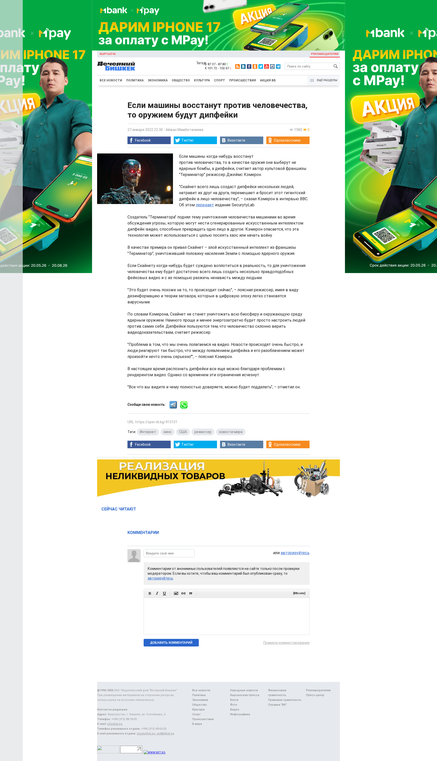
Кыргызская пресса (244, 695)
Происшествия (242, 80)
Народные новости (244, 690)
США (183, 432)
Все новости (111, 80)
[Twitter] (260, 66)
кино (167, 432)
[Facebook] (249, 66)
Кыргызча (108, 54)
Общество (181, 80)
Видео (234, 709)
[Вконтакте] (243, 66)
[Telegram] (278, 66)
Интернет (148, 432)
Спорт (219, 80)
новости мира (231, 432)
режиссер (202, 432)
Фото (233, 704)
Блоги (234, 700)
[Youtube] (266, 66)
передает (205, 205)
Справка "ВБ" (277, 704)
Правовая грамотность (284, 700)
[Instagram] (272, 66)
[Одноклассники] (255, 66)
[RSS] (237, 66)
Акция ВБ (268, 80)
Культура (202, 80)
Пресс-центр (315, 695)
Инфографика (240, 714)
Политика (135, 80)
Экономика (158, 80)
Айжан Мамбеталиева (184, 130)
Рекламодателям (324, 54)
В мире (197, 724)
